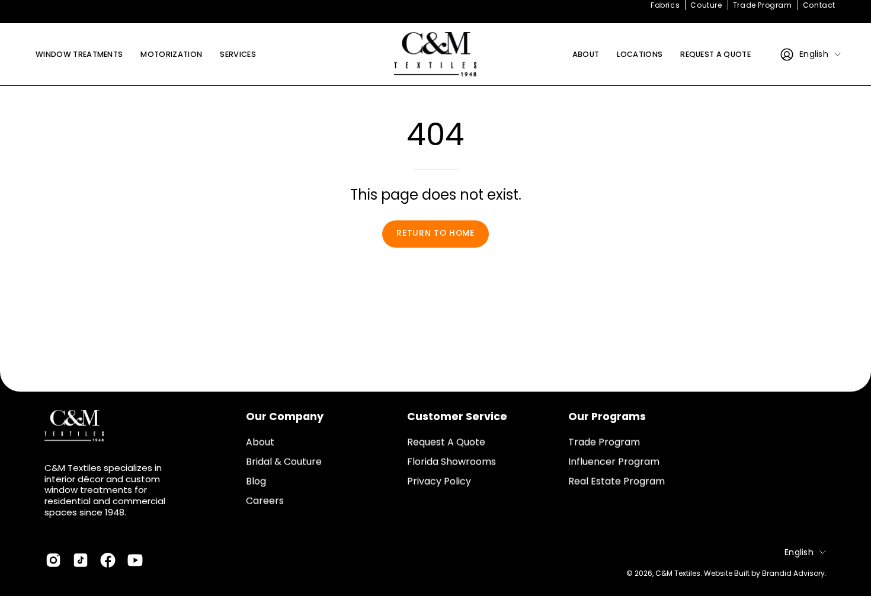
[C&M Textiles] (435, 54)
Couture (706, 5)
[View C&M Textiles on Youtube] (135, 560)
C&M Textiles (677, 573)
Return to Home (435, 233)
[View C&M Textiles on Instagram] (53, 560)
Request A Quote (446, 442)
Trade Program (762, 5)
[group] (435, 5)
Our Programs (607, 416)
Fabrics (665, 5)
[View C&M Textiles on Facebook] (108, 560)
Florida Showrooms (451, 462)
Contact (819, 5)
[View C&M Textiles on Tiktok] (80, 560)
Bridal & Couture (284, 462)
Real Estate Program (616, 481)
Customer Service (457, 416)
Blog (256, 481)
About (260, 442)
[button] (639, 54)
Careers (265, 501)
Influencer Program (613, 462)
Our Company (285, 416)
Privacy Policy (439, 481)
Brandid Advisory (793, 573)
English (813, 54)
